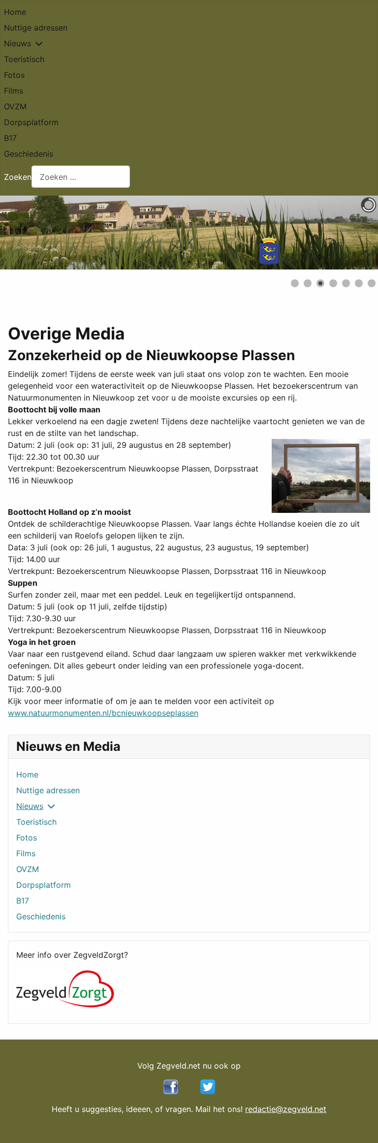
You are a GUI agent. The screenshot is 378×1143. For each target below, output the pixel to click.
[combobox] (81, 177)
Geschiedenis (28, 154)
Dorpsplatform (31, 122)
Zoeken (18, 177)
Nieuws (17, 43)
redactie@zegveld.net (285, 1109)
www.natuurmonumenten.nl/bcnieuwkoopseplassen (103, 713)
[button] (348, 232)
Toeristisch (24, 59)
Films (13, 91)
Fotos (14, 75)
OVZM (15, 106)
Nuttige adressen (35, 28)
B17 (10, 138)
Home (15, 12)
